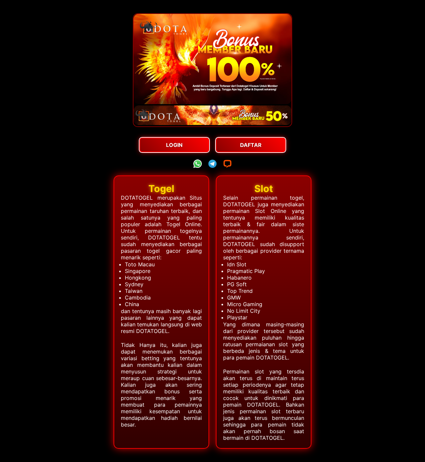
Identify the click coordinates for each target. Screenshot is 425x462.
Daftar (251, 145)
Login (174, 145)
